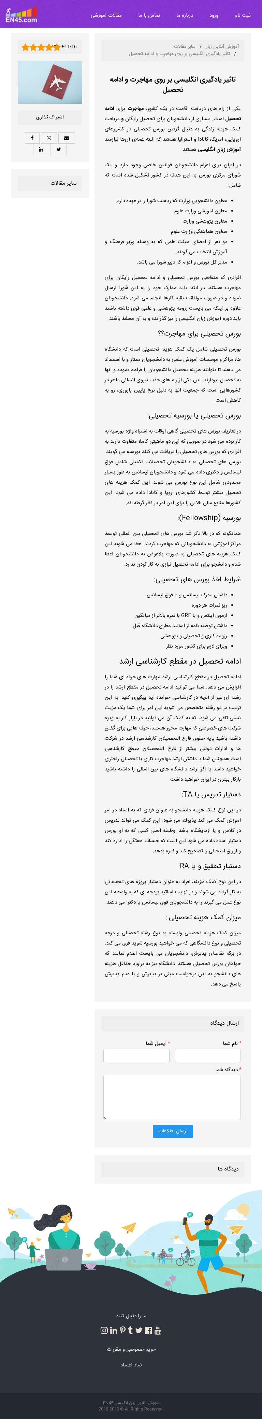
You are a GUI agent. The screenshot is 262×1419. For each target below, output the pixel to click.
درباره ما (184, 15)
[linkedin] (113, 1330)
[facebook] (148, 1330)
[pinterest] (123, 1330)
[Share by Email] (66, 138)
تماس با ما (149, 15)
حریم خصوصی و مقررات (131, 1349)
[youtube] (158, 1330)
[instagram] (104, 1330)
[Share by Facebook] (32, 138)
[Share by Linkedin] (41, 149)
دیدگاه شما (228, 1070)
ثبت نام (242, 15)
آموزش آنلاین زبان (221, 47)
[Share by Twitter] (58, 149)
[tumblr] (130, 1330)
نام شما (232, 1043)
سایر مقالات (184, 47)
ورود (213, 15)
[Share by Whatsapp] (49, 138)
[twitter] (139, 1330)
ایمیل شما (158, 1043)
